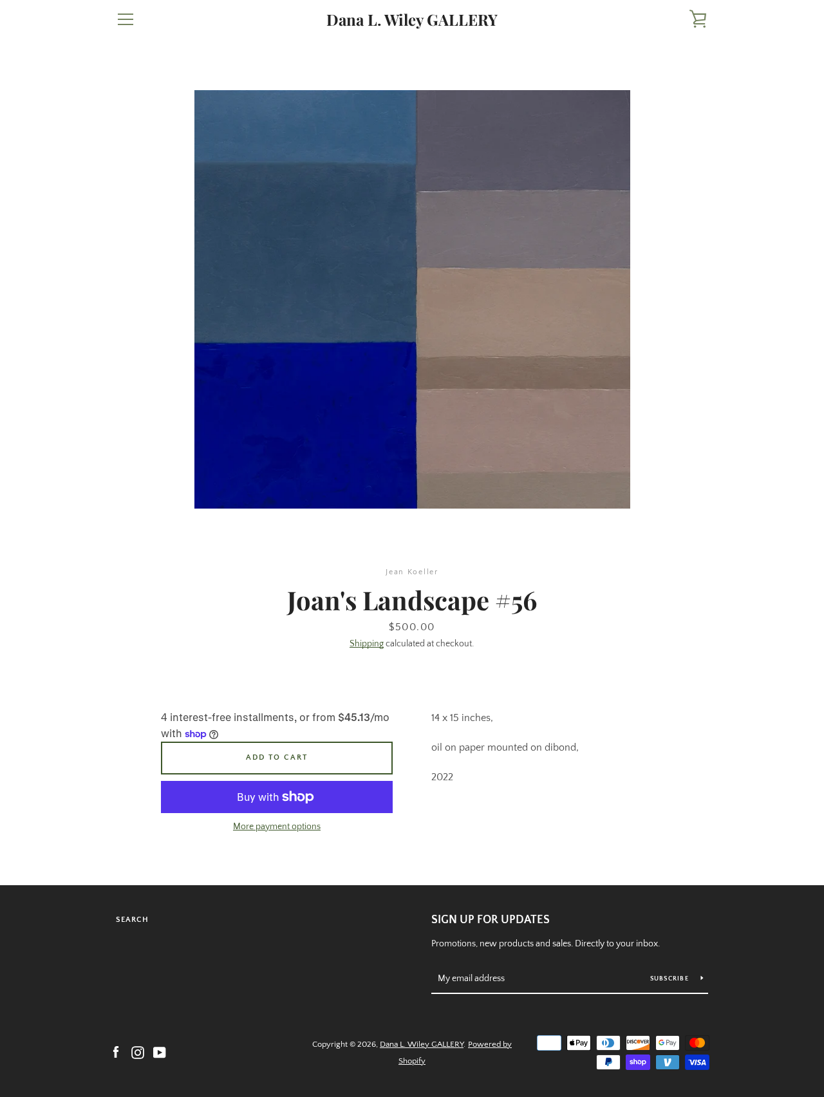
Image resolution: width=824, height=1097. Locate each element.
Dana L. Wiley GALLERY (412, 19)
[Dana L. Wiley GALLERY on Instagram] (137, 1052)
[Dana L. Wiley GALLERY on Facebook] (115, 1052)
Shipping (367, 644)
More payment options (277, 826)
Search (132, 919)
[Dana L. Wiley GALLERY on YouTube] (159, 1052)
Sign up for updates (490, 920)
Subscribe (670, 978)
